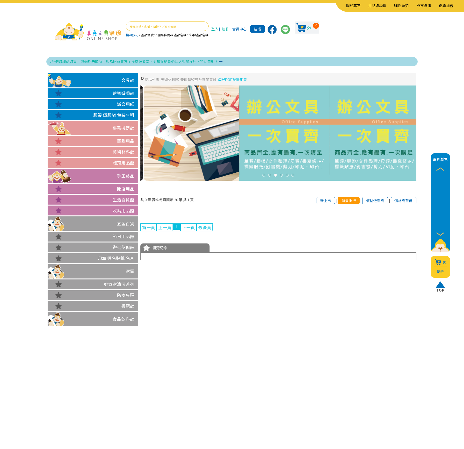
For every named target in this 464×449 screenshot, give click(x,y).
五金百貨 (125, 224)
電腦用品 (125, 141)
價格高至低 (403, 200)
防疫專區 (125, 295)
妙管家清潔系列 (119, 284)
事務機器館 (123, 128)
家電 (130, 271)
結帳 (257, 28)
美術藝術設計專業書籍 (198, 79)
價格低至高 (375, 200)
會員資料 (130, 398)
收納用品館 (123, 210)
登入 (214, 28)
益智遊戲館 (123, 93)
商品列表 (152, 79)
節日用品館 (123, 236)
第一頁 (148, 227)
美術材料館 (123, 152)
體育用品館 (123, 163)
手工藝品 (125, 176)
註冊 (225, 28)
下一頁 (188, 227)
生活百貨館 (123, 200)
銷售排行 (348, 200)
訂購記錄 (130, 413)
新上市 (325, 200)
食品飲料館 (123, 319)
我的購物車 (133, 405)
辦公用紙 (125, 104)
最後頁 (204, 227)
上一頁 (164, 227)
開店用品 (125, 189)
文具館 (127, 80)
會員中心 (239, 28)
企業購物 (96, 405)
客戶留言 (96, 413)
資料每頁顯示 (163, 199)
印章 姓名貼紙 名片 (116, 258)
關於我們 (96, 398)
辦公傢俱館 (123, 247)
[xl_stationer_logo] (88, 32)
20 (176, 199)
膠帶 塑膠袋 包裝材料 (113, 115)
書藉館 (127, 306)
